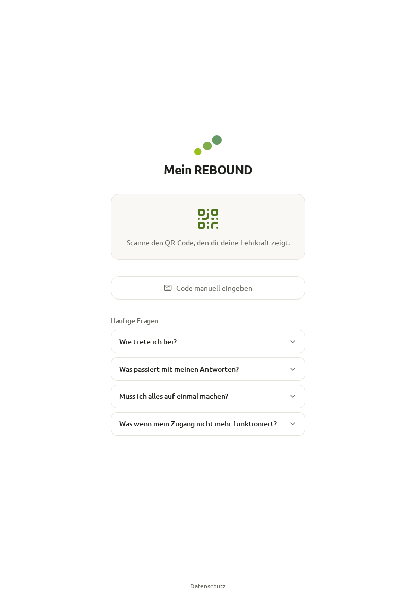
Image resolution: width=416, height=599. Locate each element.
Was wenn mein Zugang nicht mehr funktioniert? (198, 423)
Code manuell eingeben (214, 287)
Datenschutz (208, 586)
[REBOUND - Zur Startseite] (207, 145)
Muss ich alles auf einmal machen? (173, 396)
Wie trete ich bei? (148, 341)
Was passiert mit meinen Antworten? (179, 369)
